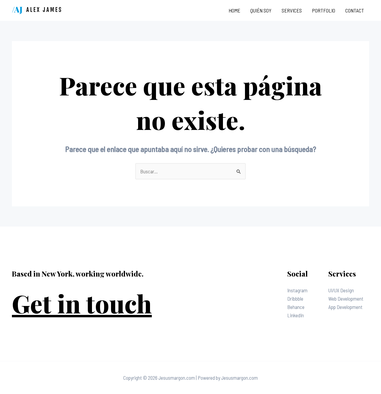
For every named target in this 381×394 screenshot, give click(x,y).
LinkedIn (295, 315)
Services (292, 10)
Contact (354, 10)
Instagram (297, 290)
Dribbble (295, 299)
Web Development (345, 299)
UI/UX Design (341, 290)
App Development (345, 307)
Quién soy (260, 10)
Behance (296, 307)
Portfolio (323, 10)
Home (234, 10)
